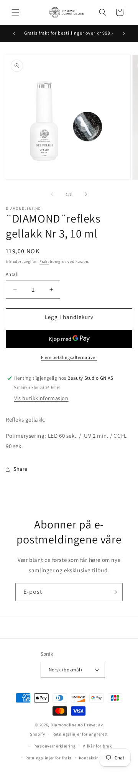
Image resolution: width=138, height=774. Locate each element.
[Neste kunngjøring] (123, 33)
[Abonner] (113, 592)
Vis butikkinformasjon (41, 398)
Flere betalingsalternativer (69, 357)
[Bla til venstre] (52, 194)
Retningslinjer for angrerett (80, 734)
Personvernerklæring (54, 746)
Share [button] (20, 468)
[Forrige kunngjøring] (14, 33)
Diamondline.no (67, 724)
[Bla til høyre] (85, 194)
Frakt (44, 261)
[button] (15, 12)
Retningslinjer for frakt (48, 758)
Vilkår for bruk (97, 746)
